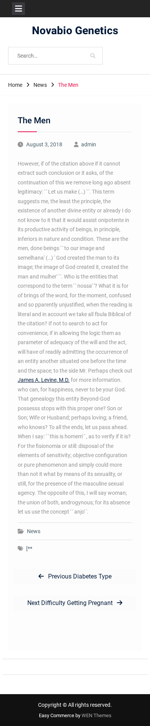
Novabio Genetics (75, 31)
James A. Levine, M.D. (44, 380)
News (33, 531)
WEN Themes (97, 715)
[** (29, 548)
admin (88, 144)
